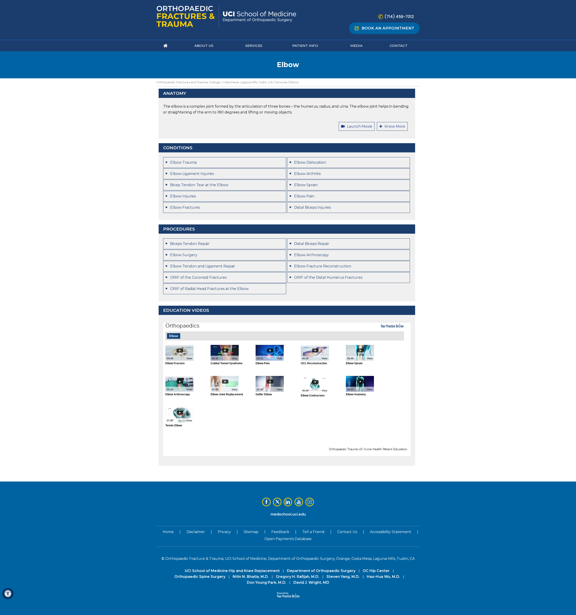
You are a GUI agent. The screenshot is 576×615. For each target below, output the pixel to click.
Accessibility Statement (390, 532)
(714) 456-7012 (399, 16)
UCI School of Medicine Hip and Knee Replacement (232, 571)
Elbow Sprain (306, 185)
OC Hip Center (376, 571)
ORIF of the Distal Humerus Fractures (328, 277)
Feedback (280, 532)
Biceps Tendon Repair (189, 244)
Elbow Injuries (183, 196)
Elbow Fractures (185, 207)
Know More (395, 126)
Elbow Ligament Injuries (192, 174)
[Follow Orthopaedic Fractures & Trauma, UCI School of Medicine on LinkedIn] (288, 502)
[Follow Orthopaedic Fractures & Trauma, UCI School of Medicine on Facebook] (266, 502)
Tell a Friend (313, 532)
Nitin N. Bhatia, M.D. (251, 576)
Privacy (224, 532)
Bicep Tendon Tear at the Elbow (199, 185)
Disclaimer (196, 532)
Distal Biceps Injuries (312, 207)
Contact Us (347, 532)
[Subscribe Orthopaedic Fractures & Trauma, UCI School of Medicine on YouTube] (299, 502)
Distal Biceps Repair (311, 244)
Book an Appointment (388, 28)
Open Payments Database (288, 539)
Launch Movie (359, 126)
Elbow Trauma (183, 162)
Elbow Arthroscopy (311, 255)
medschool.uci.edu (288, 514)
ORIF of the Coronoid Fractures (198, 277)
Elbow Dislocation (310, 162)
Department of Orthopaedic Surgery (321, 571)
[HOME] (165, 45)
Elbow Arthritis (307, 174)
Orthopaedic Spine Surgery (199, 576)
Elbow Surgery (183, 255)
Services (281, 82)
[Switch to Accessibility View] (8, 593)
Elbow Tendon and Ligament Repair (202, 266)
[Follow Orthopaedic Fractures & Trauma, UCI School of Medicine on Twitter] (277, 502)
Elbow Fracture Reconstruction (322, 266)
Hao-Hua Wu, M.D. (383, 576)
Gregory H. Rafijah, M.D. (297, 576)
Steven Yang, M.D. (343, 576)
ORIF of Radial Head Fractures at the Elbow (209, 289)
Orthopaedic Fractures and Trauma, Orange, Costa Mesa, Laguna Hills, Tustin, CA (214, 82)
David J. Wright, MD (311, 582)
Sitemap (251, 532)
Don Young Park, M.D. (266, 582)
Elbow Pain (304, 196)
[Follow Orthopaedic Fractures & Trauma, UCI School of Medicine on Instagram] (309, 502)
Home (168, 532)
